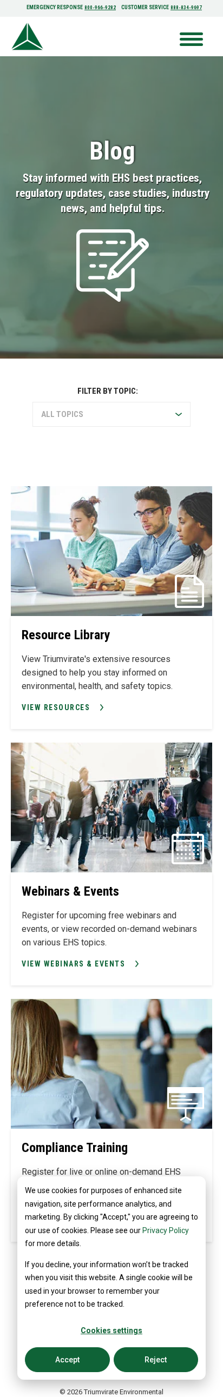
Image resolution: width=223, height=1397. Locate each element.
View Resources (56, 707)
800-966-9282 (100, 7)
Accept (67, 1359)
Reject (156, 1359)
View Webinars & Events (73, 963)
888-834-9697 (186, 7)
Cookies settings (111, 1330)
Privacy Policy (165, 1230)
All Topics (62, 414)
